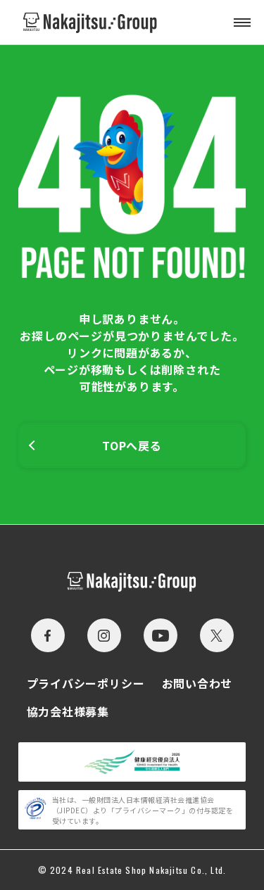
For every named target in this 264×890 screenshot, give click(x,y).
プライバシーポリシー (86, 683)
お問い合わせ (197, 683)
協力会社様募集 (68, 711)
